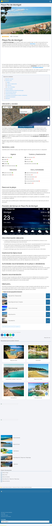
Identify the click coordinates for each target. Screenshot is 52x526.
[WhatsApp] (10, 335)
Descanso (9, 85)
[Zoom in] (48, 122)
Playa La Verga (5, 472)
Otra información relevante (11, 92)
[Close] (31, 110)
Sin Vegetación (17, 326)
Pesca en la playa (9, 88)
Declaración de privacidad (6, 516)
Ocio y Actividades (11, 87)
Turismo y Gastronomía (12, 83)
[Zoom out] (48, 124)
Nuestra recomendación (10, 96)
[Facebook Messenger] (5, 335)
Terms (49, 125)
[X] (7, 335)
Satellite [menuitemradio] (9, 107)
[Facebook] (2, 335)
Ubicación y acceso (9, 79)
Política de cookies (4, 515)
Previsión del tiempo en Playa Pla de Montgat (14, 90)
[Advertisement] (26, 55)
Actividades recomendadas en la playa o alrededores (16, 95)
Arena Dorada (10, 326)
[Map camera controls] (48, 118)
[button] (26, 115)
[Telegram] (13, 335)
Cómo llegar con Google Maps (26, 126)
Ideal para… (8, 98)
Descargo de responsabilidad (6, 512)
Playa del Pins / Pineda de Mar (7, 337)
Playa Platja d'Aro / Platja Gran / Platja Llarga (11, 478)
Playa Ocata (5, 474)
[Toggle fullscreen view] (48, 107)
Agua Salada (5, 326)
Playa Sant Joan (47, 337)
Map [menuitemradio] (4, 107)
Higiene (8, 82)
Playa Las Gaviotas (6, 481)
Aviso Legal (3, 513)
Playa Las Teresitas (6, 476)
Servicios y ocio (9, 80)
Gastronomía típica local (11, 93)
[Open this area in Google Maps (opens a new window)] (4, 125)
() (38, 67)
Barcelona (32, 43)
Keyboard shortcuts (37, 125)
